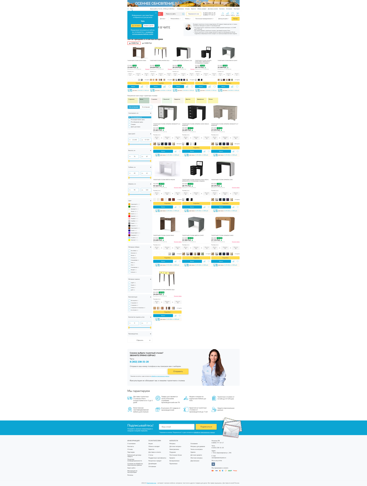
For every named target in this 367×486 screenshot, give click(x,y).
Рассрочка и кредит (155, 461)
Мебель (187, 18)
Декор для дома (223, 18)
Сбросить (139, 340)
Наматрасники (174, 449)
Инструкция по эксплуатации (132, 471)
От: (130, 139)
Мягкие (211, 99)
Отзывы (187, 8)
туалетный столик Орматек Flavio (222, 235)
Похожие (147, 69)
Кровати (172, 458)
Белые (141, 99)
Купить (133, 86)
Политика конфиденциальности (134, 460)
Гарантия (193, 8)
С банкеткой (166, 99)
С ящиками (154, 99)
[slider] (129, 144)
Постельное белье (175, 455)
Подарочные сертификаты (157, 458)
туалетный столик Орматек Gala (159, 60)
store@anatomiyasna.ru (219, 457)
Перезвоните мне (193, 14)
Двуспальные (194, 461)
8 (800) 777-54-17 (209, 15)
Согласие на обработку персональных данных (135, 464)
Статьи (150, 455)
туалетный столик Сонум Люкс (136, 60)
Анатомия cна (151, 483)
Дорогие (188, 99)
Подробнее (138, 83)
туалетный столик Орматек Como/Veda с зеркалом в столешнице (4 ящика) (203, 62)
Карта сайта (131, 468)
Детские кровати (196, 455)
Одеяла (192, 452)
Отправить (178, 371)
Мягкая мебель (175, 18)
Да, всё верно (136, 25)
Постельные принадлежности (204, 18)
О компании (180, 8)
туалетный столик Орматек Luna (182, 60)
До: (142, 139)
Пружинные (173, 463)
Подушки (172, 452)
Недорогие (177, 99)
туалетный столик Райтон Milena (164, 179)
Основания (194, 443)
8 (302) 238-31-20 (209, 13)
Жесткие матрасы (196, 458)
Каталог (158, 14)
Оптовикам (229, 8)
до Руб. (134, 43)
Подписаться (206, 427)
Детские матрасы (175, 446)
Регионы (130, 475)
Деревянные (200, 99)
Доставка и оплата (213, 8)
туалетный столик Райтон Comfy (227, 60)
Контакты (222, 8)
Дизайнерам (152, 463)
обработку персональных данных (160, 376)
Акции (150, 443)
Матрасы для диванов (197, 446)
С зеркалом (131, 99)
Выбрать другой (148, 25)
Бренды (235, 18)
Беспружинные (174, 461)
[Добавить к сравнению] (141, 86)
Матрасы (172, 443)
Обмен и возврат (201, 8)
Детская (162, 18)
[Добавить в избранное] (147, 86)
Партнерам (237, 8)
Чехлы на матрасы (196, 449)
